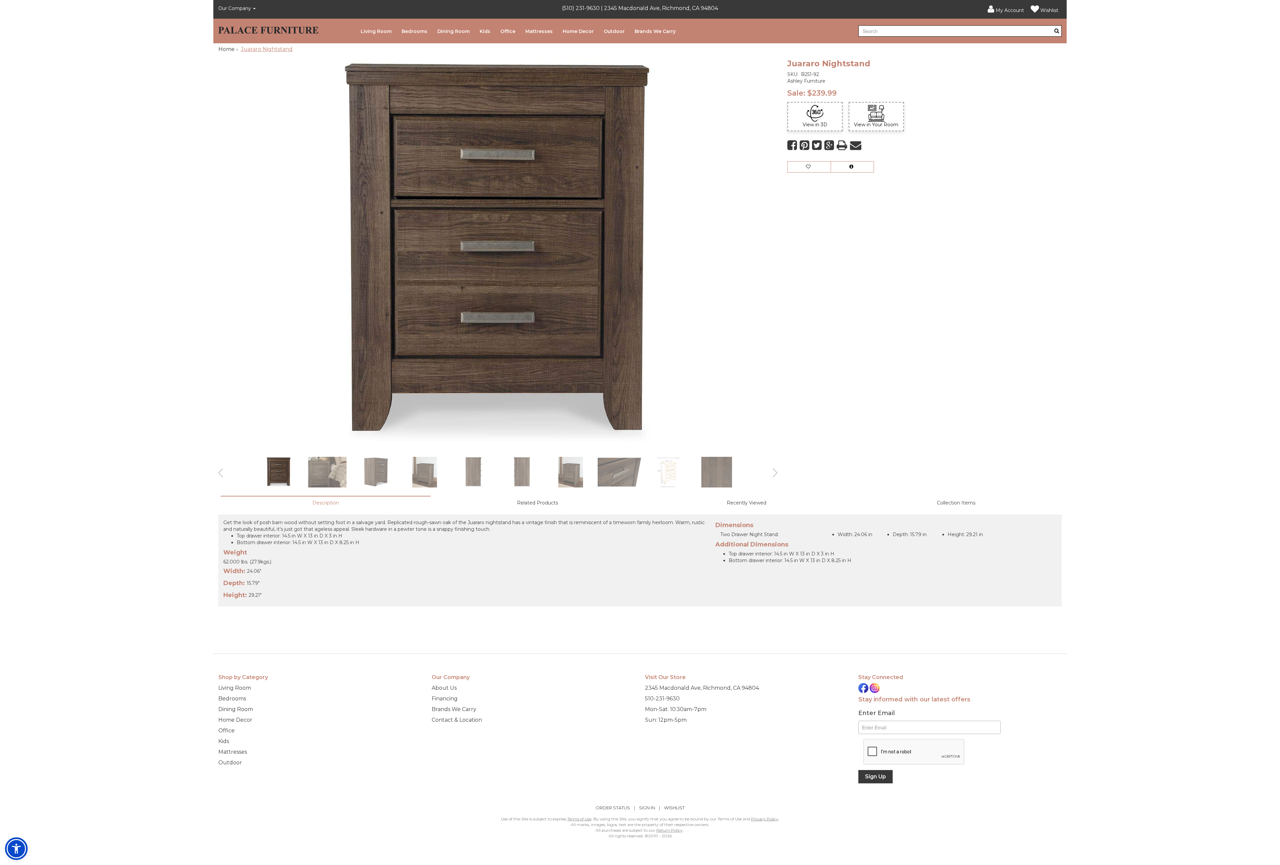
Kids (485, 31)
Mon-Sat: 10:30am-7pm (675, 709)
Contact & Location (457, 720)
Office (507, 31)
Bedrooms (414, 31)
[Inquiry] (852, 167)
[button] (1005, 9)
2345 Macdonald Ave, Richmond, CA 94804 (702, 688)
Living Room (376, 31)
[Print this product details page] (842, 145)
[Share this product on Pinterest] (804, 145)
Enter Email (876, 713)
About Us (444, 688)
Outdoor (614, 31)
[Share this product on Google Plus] (829, 145)
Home (226, 49)
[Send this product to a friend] (855, 145)
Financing (445, 698)
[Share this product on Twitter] (817, 145)
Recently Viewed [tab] (746, 503)
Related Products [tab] (537, 503)
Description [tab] (325, 503)
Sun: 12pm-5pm (666, 720)
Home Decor (578, 31)
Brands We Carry (655, 31)
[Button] (1056, 31)
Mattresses (539, 31)
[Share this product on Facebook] (792, 145)
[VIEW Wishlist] (809, 167)
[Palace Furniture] (268, 29)
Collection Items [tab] (956, 503)
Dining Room (453, 31)
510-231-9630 (662, 698)
